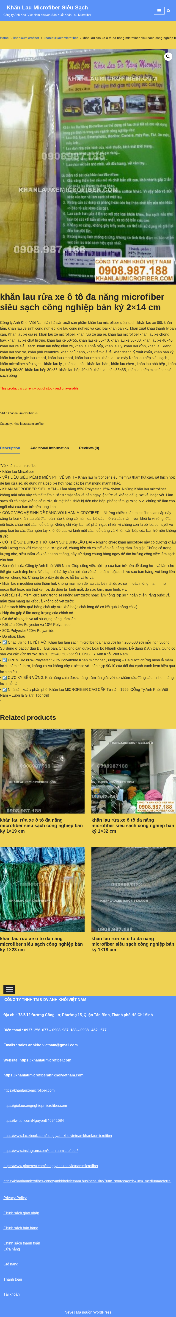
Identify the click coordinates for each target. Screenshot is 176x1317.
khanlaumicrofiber (26, 38)
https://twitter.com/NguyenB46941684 (33, 1120)
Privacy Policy (15, 1198)
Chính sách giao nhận (21, 1213)
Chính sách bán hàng (20, 1228)
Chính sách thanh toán (21, 1243)
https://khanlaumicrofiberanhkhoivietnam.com (43, 1075)
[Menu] (159, 11)
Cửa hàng (11, 1249)
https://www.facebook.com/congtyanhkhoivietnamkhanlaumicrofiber (57, 1136)
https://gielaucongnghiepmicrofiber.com (35, 1106)
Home (4, 38)
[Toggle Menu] (9, 989)
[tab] (10, 448)
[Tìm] (168, 10)
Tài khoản (11, 1294)
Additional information (49, 448)
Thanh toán (12, 1279)
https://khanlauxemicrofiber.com (29, 1090)
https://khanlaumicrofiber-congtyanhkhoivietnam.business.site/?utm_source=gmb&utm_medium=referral (87, 1181)
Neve (69, 1312)
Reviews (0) (89, 448)
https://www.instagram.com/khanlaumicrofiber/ (40, 1151)
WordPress (102, 1312)
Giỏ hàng (10, 1264)
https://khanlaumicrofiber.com (45, 1060)
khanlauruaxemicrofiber (61, 38)
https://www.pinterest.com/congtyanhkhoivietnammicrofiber (50, 1166)
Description (10, 448)
